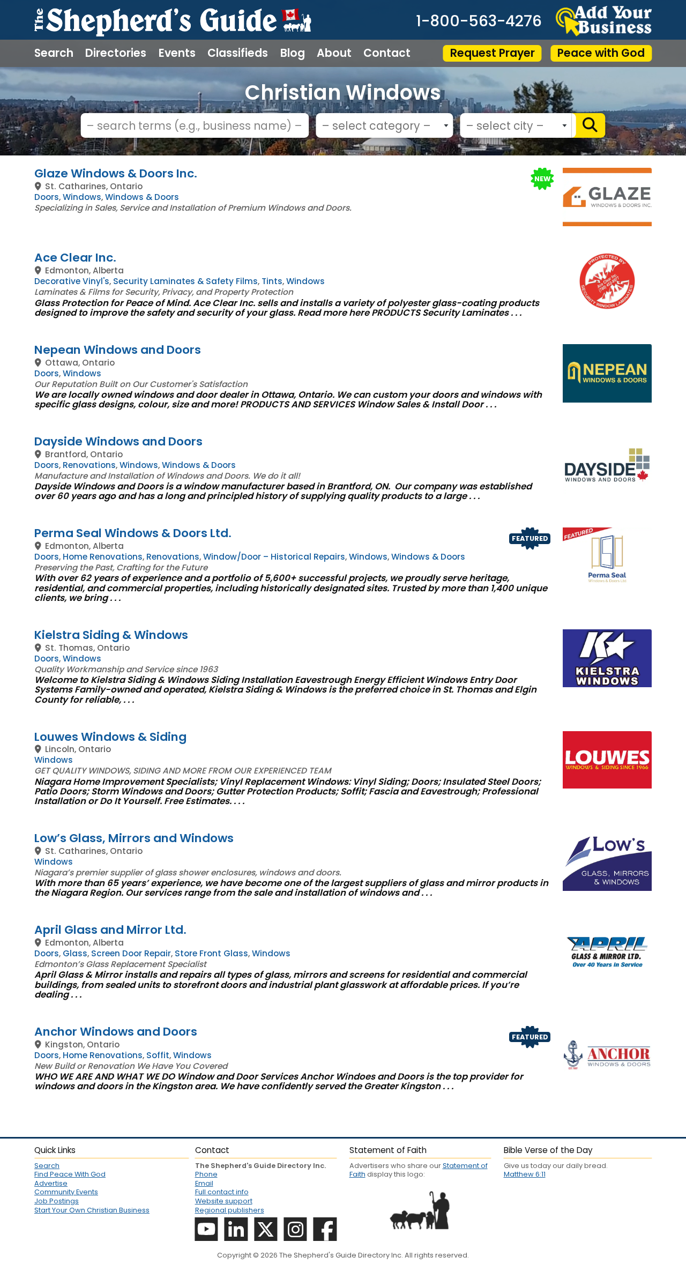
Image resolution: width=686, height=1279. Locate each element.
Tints (272, 281)
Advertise (51, 1183)
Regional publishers (229, 1210)
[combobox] (384, 125)
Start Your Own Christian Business (92, 1210)
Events (177, 53)
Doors (46, 197)
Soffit (157, 1055)
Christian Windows (343, 92)
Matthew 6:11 (525, 1174)
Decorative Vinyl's (71, 281)
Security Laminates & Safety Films (185, 281)
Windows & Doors (142, 197)
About (334, 53)
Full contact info (222, 1191)
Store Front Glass (211, 953)
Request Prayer (492, 53)
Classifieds (237, 53)
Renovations (89, 465)
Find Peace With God (70, 1174)
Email (204, 1183)
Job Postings (56, 1201)
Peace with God (601, 53)
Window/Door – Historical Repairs (274, 556)
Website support (223, 1201)
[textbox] (382, 126)
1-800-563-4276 (479, 20)
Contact (387, 53)
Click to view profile (343, 174)
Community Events (66, 1191)
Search (53, 53)
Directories (115, 53)
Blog (292, 53)
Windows (82, 197)
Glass (75, 953)
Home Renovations (103, 556)
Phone (206, 1174)
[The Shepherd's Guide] (172, 20)
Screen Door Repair (131, 953)
